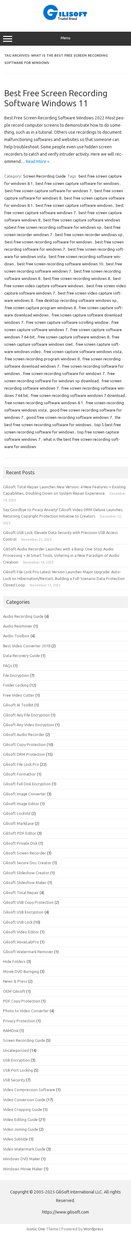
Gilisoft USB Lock (18, 922)
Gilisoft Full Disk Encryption (27, 784)
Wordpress (93, 1229)
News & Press (15, 981)
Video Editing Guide (20, 1119)
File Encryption (16, 675)
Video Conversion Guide (24, 1100)
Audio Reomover (18, 626)
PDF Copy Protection (21, 1001)
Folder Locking (16, 685)
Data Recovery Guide (21, 655)
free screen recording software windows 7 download (78, 395)
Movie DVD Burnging (21, 971)
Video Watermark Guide (24, 1149)
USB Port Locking (18, 1070)
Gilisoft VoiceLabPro (21, 942)
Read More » (37, 161)
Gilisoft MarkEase (18, 823)
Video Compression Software (29, 1089)
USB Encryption (16, 1060)
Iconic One (36, 1229)
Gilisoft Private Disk (20, 843)
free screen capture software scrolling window (67, 322)
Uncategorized (16, 1050)
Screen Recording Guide (44, 176)
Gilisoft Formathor (19, 774)
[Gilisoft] (65, 18)
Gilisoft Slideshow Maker (25, 882)
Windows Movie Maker (23, 1169)
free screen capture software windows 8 (73, 337)
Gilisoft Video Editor (21, 932)
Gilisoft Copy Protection (24, 744)
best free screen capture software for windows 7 (48, 191)
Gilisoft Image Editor (21, 803)
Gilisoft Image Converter (24, 794)
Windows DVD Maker (21, 1159)
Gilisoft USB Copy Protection (28, 902)
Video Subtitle (15, 1139)
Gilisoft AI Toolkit (18, 705)
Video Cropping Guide (22, 1109)
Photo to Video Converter (26, 1011)
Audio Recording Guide (23, 616)
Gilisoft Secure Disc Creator (27, 863)
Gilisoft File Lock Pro (21, 764)
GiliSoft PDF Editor (19, 833)
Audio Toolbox (16, 636)
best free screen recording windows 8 (76, 278)
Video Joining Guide (20, 1129)
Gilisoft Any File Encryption (26, 715)
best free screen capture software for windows (77, 183)
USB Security (14, 1080)
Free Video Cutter (18, 695)
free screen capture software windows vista (83, 351)
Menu (65, 38)
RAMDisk (11, 1030)
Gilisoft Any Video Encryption (28, 725)
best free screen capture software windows (74, 205)
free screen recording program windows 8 (42, 359)
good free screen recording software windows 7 (69, 417)
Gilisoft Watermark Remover (28, 951)
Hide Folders (14, 961)
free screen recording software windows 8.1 (44, 403)
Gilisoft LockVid (16, 813)
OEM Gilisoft (14, 991)
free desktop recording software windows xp (76, 300)
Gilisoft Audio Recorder (23, 734)
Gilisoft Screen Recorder (24, 853)
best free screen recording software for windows (48, 242)
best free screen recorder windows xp (88, 234)
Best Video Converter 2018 (26, 646)
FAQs (7, 665)
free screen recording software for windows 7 (63, 373)
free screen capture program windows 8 (40, 308)
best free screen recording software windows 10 (60, 264)
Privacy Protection (19, 1021)
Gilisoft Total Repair (21, 892)
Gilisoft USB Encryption (23, 912)
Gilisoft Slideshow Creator (26, 873)
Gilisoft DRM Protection (24, 754)
